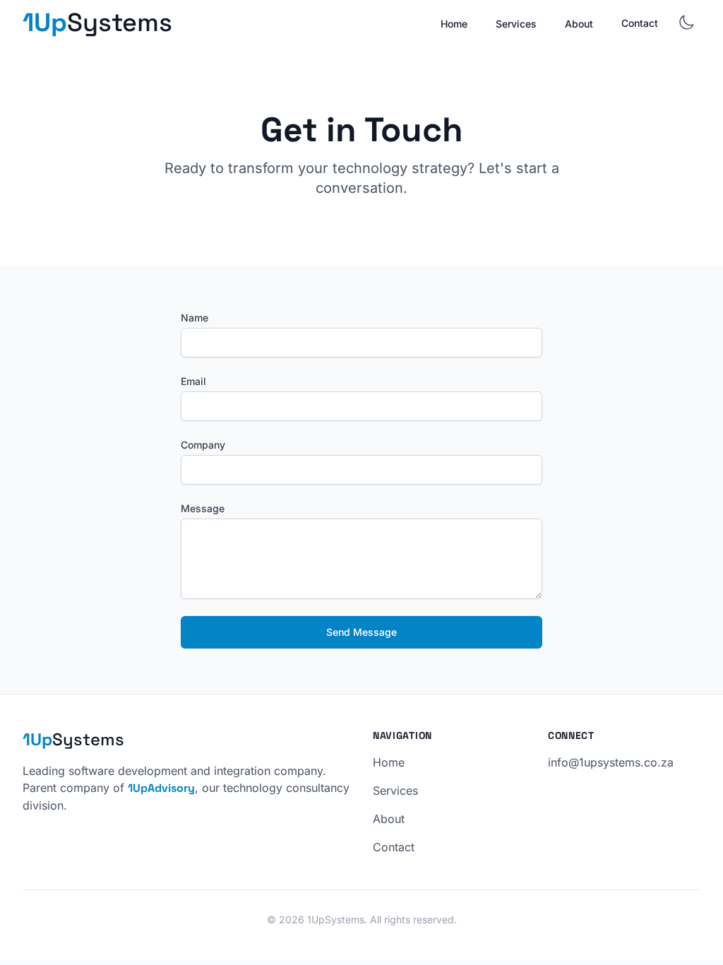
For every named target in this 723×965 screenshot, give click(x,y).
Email (193, 381)
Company (203, 445)
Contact (639, 23)
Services (516, 24)
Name (194, 318)
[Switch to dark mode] (686, 22)
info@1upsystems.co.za (611, 762)
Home (454, 24)
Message (203, 508)
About (579, 24)
